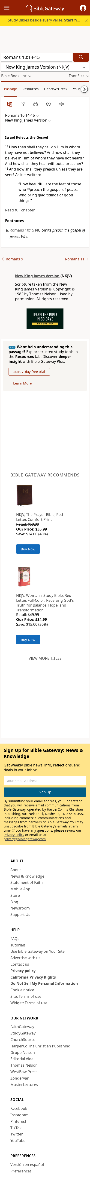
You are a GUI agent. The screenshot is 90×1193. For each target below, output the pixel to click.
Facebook (18, 1108)
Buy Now (28, 549)
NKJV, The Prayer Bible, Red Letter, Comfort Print (39, 517)
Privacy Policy (14, 835)
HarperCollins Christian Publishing (40, 1046)
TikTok (16, 1127)
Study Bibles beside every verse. (45, 20)
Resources (30, 88)
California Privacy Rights (33, 977)
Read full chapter (20, 210)
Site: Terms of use (25, 996)
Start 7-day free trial (29, 371)
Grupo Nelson (22, 1052)
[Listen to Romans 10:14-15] (61, 104)
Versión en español (27, 1164)
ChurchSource (22, 1039)
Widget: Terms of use (28, 1002)
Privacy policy (23, 970)
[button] (83, 8)
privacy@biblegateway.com (25, 839)
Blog (14, 901)
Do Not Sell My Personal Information (44, 983)
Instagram (19, 1114)
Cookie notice (22, 989)
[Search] (81, 57)
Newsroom (20, 908)
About (15, 869)
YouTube (17, 1140)
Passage (10, 88)
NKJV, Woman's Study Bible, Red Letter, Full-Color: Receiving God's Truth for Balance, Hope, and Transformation (45, 602)
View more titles (45, 658)
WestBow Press (23, 1071)
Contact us (19, 964)
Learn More (22, 383)
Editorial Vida (21, 1058)
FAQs (14, 938)
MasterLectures (24, 1084)
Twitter (16, 1134)
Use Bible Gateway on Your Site (37, 951)
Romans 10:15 (22, 230)
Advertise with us (25, 957)
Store (15, 895)
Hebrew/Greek (55, 88)
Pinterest (18, 1121)
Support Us (20, 914)
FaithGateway (22, 1026)
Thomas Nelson (24, 1065)
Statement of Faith (26, 882)
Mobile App (20, 888)
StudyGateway (23, 1033)
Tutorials (18, 945)
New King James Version (37, 275)
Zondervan (19, 1078)
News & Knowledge (27, 876)
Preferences (21, 1171)
